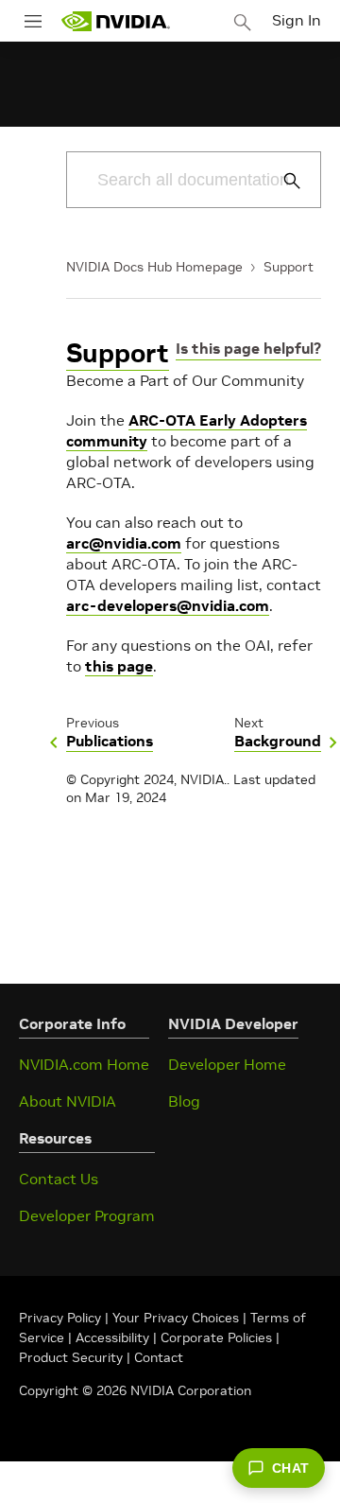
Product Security (71, 1357)
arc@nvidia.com (123, 542)
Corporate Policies (216, 1337)
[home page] (115, 21)
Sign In (296, 19)
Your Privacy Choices (175, 1317)
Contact (158, 1357)
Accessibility (112, 1337)
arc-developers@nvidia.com (167, 605)
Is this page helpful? (248, 348)
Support (289, 266)
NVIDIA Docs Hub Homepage (154, 266)
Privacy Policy (62, 1317)
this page (119, 665)
